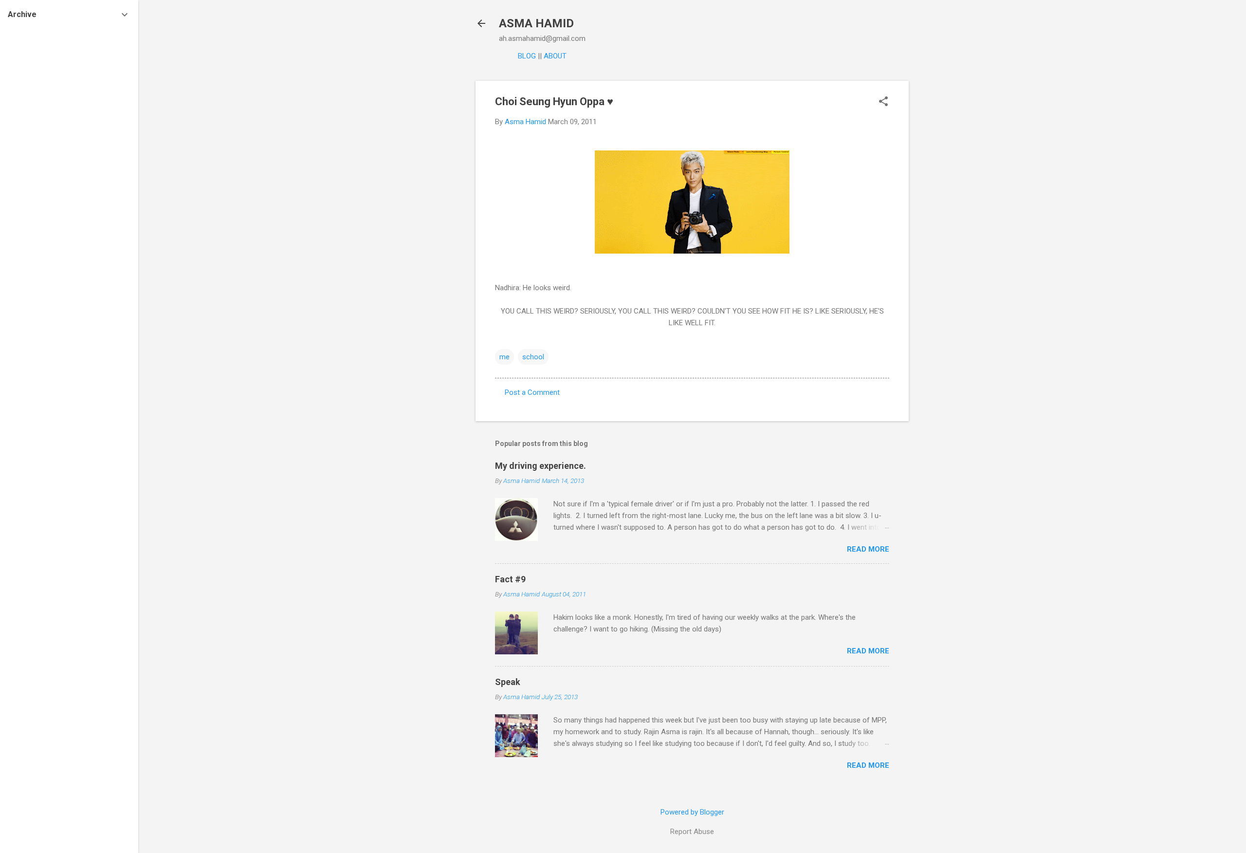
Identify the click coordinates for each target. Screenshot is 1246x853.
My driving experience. (540, 466)
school (533, 356)
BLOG (527, 56)
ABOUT (555, 56)
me (504, 356)
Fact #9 (510, 579)
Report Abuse (692, 831)
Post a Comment (532, 392)
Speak (507, 682)
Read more (868, 549)
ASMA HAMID (536, 23)
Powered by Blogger (692, 812)
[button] (883, 102)
